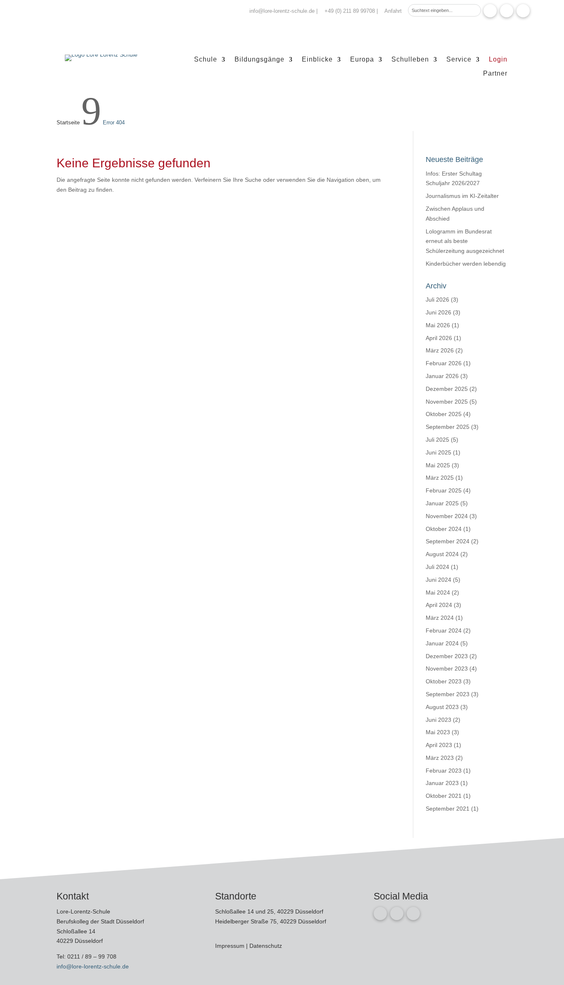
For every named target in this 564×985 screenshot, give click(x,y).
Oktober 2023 (444, 681)
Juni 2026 (438, 312)
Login (498, 60)
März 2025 (440, 477)
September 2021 (447, 808)
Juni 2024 (438, 579)
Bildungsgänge (259, 60)
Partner (495, 74)
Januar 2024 (442, 643)
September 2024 (447, 541)
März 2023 (440, 757)
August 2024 (442, 554)
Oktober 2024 (444, 529)
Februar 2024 (444, 630)
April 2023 (439, 745)
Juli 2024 (437, 567)
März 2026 (440, 350)
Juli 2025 (437, 439)
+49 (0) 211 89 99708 (350, 11)
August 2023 (442, 707)
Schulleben (410, 60)
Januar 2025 (442, 503)
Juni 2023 (438, 719)
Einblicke (317, 60)
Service (459, 60)
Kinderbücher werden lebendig (466, 263)
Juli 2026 (437, 299)
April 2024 (439, 605)
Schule (205, 60)
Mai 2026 (438, 325)
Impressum (230, 945)
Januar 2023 (442, 783)
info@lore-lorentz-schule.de (282, 11)
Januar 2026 (442, 376)
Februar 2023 (444, 770)
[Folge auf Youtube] (523, 10)
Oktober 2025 (444, 414)
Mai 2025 (438, 465)
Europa (362, 60)
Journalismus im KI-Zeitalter (462, 196)
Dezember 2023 (447, 656)
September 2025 (447, 427)
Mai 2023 (438, 732)
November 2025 (447, 401)
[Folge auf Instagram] (506, 10)
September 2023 (447, 694)
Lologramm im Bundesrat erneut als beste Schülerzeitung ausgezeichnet (465, 241)
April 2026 (439, 338)
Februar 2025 (444, 490)
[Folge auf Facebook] (490, 10)
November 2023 (447, 668)
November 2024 (447, 516)
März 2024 (440, 617)
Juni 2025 (438, 452)
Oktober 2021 (444, 795)
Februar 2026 (444, 363)
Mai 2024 (438, 592)
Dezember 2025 (447, 388)
